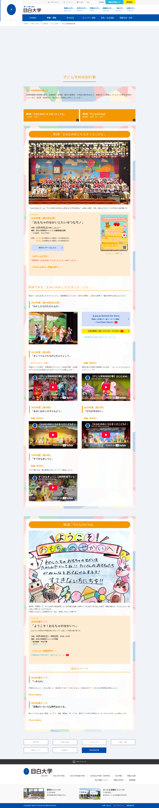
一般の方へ (120, 9)
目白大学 (44, 776)
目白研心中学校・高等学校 (100, 776)
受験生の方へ (69, 9)
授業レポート (36, 750)
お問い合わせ (54, 2)
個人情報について (101, 780)
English (81, 2)
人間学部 (45, 24)
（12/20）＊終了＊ (46, 115)
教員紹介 (65, 750)
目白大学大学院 (59, 776)
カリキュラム (94, 742)
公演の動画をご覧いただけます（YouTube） (104, 331)
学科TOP (36, 742)
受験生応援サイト (114, 2)
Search (101, 2)
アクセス (69, 2)
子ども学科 (55, 24)
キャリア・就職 (88, 18)
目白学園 (118, 776)
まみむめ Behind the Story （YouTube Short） (106, 319)
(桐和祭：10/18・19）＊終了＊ (95, 115)
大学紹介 (33, 18)
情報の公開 (131, 776)
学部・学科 (51, 18)
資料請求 (129, 2)
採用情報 (132, 780)
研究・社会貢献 (107, 18)
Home (26, 24)
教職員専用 (130, 805)
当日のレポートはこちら (47, 248)
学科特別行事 (94, 750)
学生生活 (70, 18)
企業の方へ (131, 9)
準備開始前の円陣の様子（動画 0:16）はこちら (48, 655)
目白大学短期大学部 (77, 776)
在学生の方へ (82, 9)
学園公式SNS (118, 780)
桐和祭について (39, 644)
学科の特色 (65, 742)
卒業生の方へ (95, 9)
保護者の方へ (108, 9)
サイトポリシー (119, 805)
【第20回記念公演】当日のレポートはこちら (99, 337)
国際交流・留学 (126, 18)
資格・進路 (123, 742)
